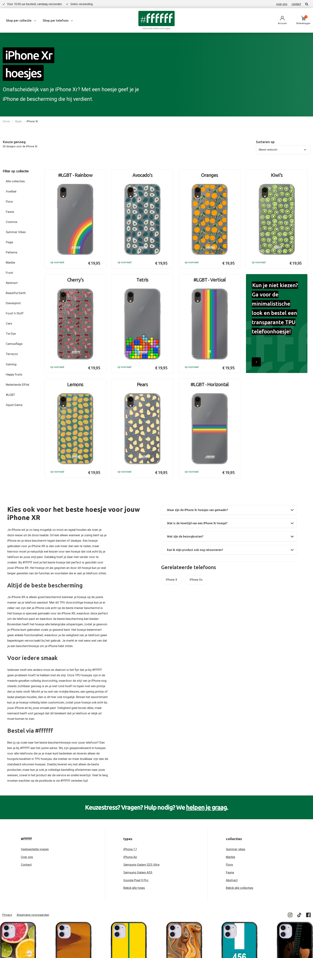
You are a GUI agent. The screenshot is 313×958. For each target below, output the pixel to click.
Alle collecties (15, 181)
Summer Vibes (16, 232)
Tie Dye (11, 333)
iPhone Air (130, 857)
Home (6, 121)
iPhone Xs (196, 579)
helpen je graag (206, 807)
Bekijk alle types (134, 888)
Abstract (12, 283)
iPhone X (171, 579)
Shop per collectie (19, 20)
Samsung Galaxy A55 (137, 872)
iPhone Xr (32, 121)
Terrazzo (12, 354)
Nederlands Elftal (17, 384)
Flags (9, 242)
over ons (281, 4)
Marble (10, 262)
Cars (9, 323)
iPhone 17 (130, 849)
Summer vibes (235, 849)
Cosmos (11, 222)
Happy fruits (14, 374)
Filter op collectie (16, 171)
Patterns (11, 252)
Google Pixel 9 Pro (135, 880)
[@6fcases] (290, 916)
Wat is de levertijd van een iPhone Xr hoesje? (197, 523)
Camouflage (14, 344)
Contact (26, 864)
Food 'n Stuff (15, 313)
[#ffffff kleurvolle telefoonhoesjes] (156, 18)
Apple (18, 121)
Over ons (27, 857)
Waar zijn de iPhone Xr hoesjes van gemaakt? (197, 510)
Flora (9, 201)
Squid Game (14, 405)
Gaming (11, 364)
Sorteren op (265, 142)
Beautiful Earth (16, 293)
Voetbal (11, 191)
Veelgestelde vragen (35, 849)
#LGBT (10, 395)
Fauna (10, 212)
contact (296, 4)
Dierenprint (13, 303)
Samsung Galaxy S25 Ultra (141, 864)
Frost (9, 272)
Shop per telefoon (55, 20)
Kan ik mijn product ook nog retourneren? (195, 549)
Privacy (7, 915)
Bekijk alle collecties (239, 888)
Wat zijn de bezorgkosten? (185, 536)
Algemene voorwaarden (33, 915)
